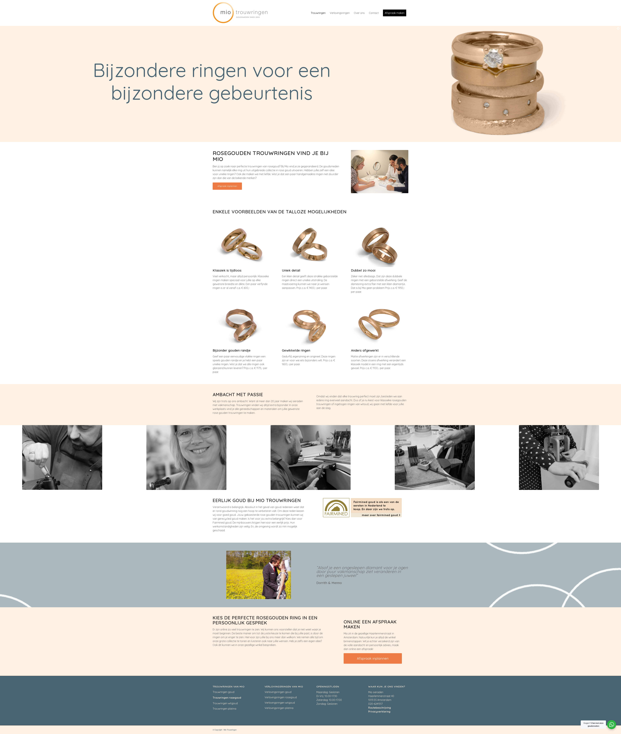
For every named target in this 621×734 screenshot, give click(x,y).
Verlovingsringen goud (278, 692)
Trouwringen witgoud (225, 703)
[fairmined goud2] (362, 507)
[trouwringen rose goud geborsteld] (379, 325)
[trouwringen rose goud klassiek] (241, 245)
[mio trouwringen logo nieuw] (240, 13)
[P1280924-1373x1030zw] (559, 457)
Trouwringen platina (224, 708)
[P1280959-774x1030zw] (62, 457)
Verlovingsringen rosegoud (281, 697)
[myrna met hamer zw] (186, 457)
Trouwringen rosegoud (227, 697)
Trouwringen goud (223, 692)
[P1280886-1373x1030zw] (435, 457)
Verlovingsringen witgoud (280, 702)
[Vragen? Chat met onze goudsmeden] (611, 724)
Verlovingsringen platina (279, 708)
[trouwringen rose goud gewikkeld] (310, 325)
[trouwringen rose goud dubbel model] (379, 245)
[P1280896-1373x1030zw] (311, 457)
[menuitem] (318, 13)
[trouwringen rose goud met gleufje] (310, 245)
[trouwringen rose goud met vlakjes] (241, 325)
